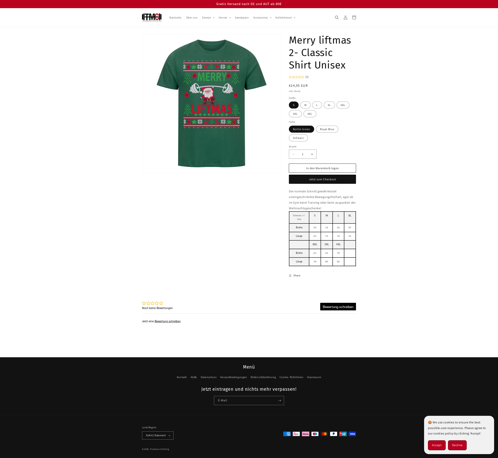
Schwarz (298, 138)
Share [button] (297, 275)
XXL (343, 105)
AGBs (194, 377)
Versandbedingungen (233, 377)
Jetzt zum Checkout (322, 179)
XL (329, 105)
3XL (295, 114)
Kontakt (182, 377)
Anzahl (292, 146)
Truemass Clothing (159, 449)
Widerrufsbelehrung (263, 377)
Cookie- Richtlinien (291, 377)
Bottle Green (301, 129)
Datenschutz (209, 377)
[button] (208, 17)
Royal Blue (327, 129)
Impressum (314, 377)
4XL (310, 114)
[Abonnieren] (279, 400)
